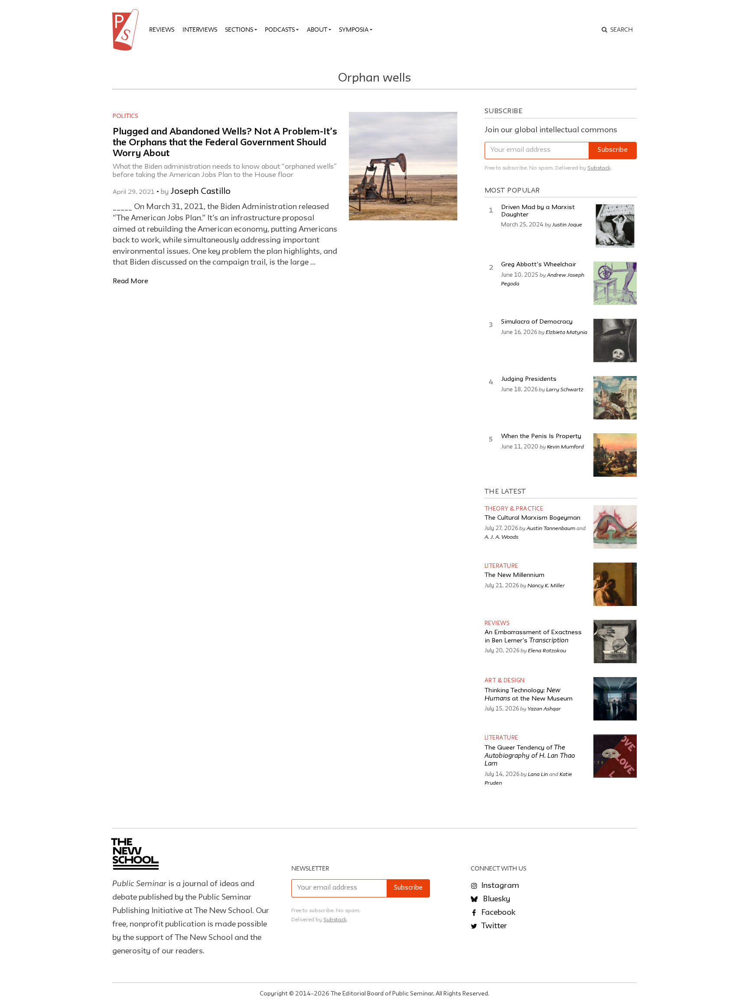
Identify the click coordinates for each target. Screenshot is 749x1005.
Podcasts (280, 29)
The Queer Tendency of (530, 756)
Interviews (199, 29)
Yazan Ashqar (544, 708)
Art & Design (505, 680)
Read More (130, 281)
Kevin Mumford (565, 446)
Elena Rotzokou (547, 650)
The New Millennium (514, 575)
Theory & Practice (514, 509)
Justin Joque (567, 224)
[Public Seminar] (127, 30)
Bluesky (495, 899)
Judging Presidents (529, 379)
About (317, 29)
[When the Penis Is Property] (615, 455)
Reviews (161, 29)
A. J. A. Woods (501, 537)
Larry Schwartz (564, 389)
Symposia (353, 29)
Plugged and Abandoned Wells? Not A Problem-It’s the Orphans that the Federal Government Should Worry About (225, 143)
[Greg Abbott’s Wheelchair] (615, 283)
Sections (239, 29)
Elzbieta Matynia (566, 332)
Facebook (497, 912)
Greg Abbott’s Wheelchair (538, 265)
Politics (125, 116)
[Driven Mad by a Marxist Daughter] (615, 226)
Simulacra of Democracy (537, 322)
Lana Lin (538, 774)
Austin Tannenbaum (551, 528)
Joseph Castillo (200, 192)
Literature (501, 566)
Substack (598, 168)
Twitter (493, 926)
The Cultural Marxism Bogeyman (532, 518)
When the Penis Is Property (541, 436)
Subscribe (613, 150)
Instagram (499, 885)
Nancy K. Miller (546, 585)
